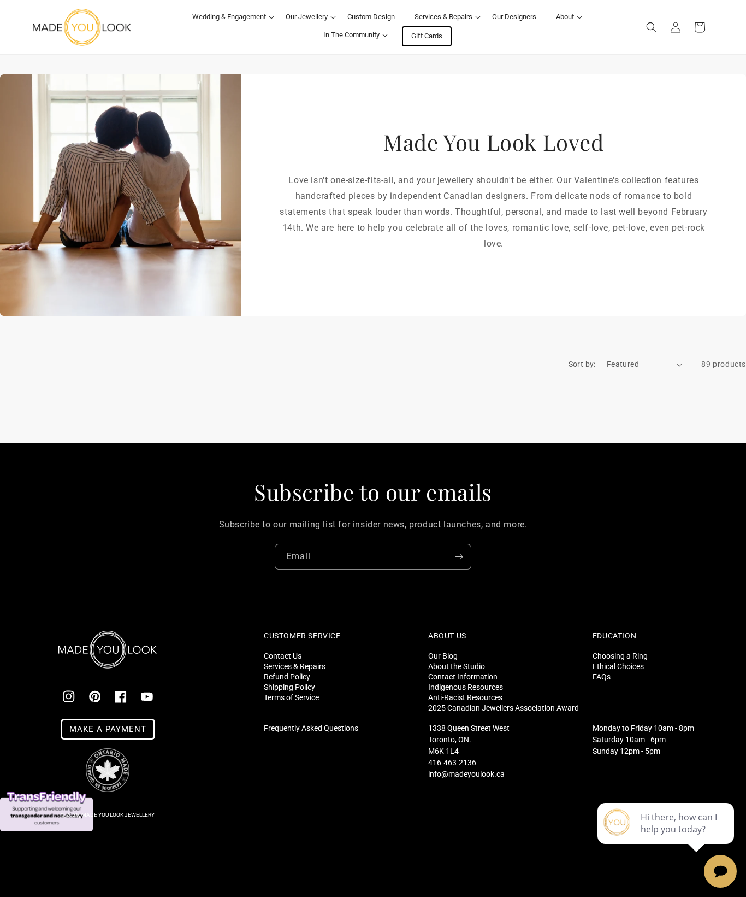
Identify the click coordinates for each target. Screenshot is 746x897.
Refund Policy (287, 676)
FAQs (602, 676)
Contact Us (282, 656)
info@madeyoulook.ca (466, 774)
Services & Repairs (294, 666)
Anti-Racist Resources (465, 697)
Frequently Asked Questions (311, 728)
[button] (229, 17)
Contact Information (463, 676)
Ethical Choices (618, 666)
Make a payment (107, 729)
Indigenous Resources (465, 687)
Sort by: (582, 364)
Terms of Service (291, 697)
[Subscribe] (459, 557)
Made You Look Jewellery (118, 815)
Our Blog (443, 656)
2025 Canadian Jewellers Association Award (503, 707)
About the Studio (456, 666)
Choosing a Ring (620, 656)
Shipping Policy (289, 687)
